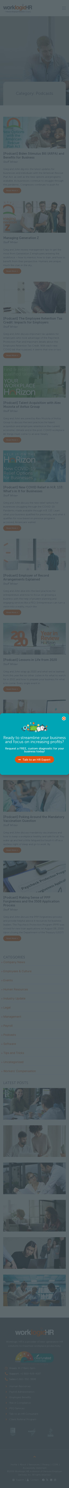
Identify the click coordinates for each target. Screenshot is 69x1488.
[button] (64, 718)
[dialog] (34, 744)
